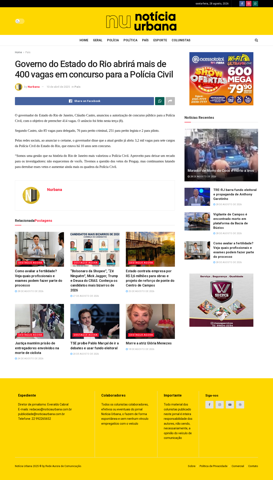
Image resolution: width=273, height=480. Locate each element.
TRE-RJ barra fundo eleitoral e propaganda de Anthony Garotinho (235, 194)
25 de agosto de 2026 (141, 291)
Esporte (160, 40)
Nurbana (34, 86)
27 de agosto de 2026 (85, 296)
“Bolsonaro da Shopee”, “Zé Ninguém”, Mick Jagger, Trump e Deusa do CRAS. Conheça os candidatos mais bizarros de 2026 (94, 280)
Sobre (191, 466)
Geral (97, 40)
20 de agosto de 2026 (85, 353)
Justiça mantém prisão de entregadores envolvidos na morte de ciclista (37, 348)
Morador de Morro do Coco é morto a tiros (221, 170)
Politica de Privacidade (213, 466)
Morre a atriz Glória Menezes (149, 343)
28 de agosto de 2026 (30, 291)
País (145, 40)
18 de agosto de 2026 (141, 349)
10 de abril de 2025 (58, 86)
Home (84, 40)
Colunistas (181, 40)
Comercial (238, 466)
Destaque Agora (30, 262)
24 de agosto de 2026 (30, 358)
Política (130, 40)
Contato (253, 466)
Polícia (113, 40)
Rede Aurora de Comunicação (63, 466)
